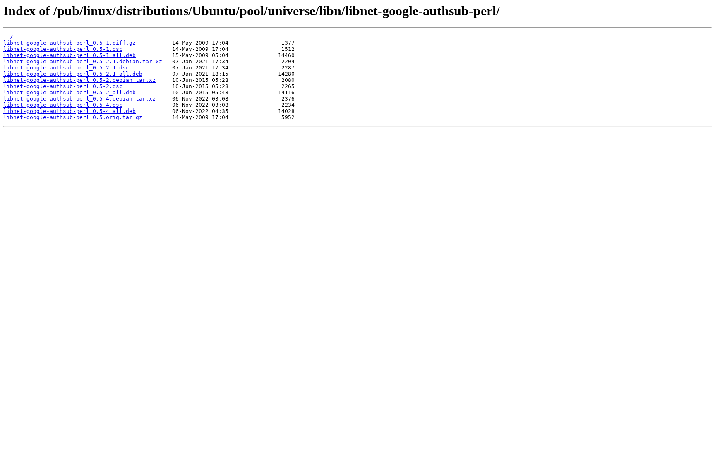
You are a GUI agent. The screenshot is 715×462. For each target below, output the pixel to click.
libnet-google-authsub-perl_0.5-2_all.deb (69, 92)
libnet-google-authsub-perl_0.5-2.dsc (62, 86)
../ (8, 37)
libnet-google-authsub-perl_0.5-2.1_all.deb (72, 74)
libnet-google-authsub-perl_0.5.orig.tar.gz (72, 117)
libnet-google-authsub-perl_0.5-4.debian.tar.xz (79, 99)
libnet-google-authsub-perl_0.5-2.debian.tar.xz (79, 80)
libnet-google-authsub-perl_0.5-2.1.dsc (66, 68)
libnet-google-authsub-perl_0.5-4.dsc (62, 105)
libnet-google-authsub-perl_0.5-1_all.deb (69, 55)
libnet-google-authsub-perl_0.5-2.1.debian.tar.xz (82, 61)
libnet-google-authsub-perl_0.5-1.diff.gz (69, 43)
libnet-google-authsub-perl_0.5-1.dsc (62, 49)
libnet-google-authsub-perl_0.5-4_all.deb (69, 111)
